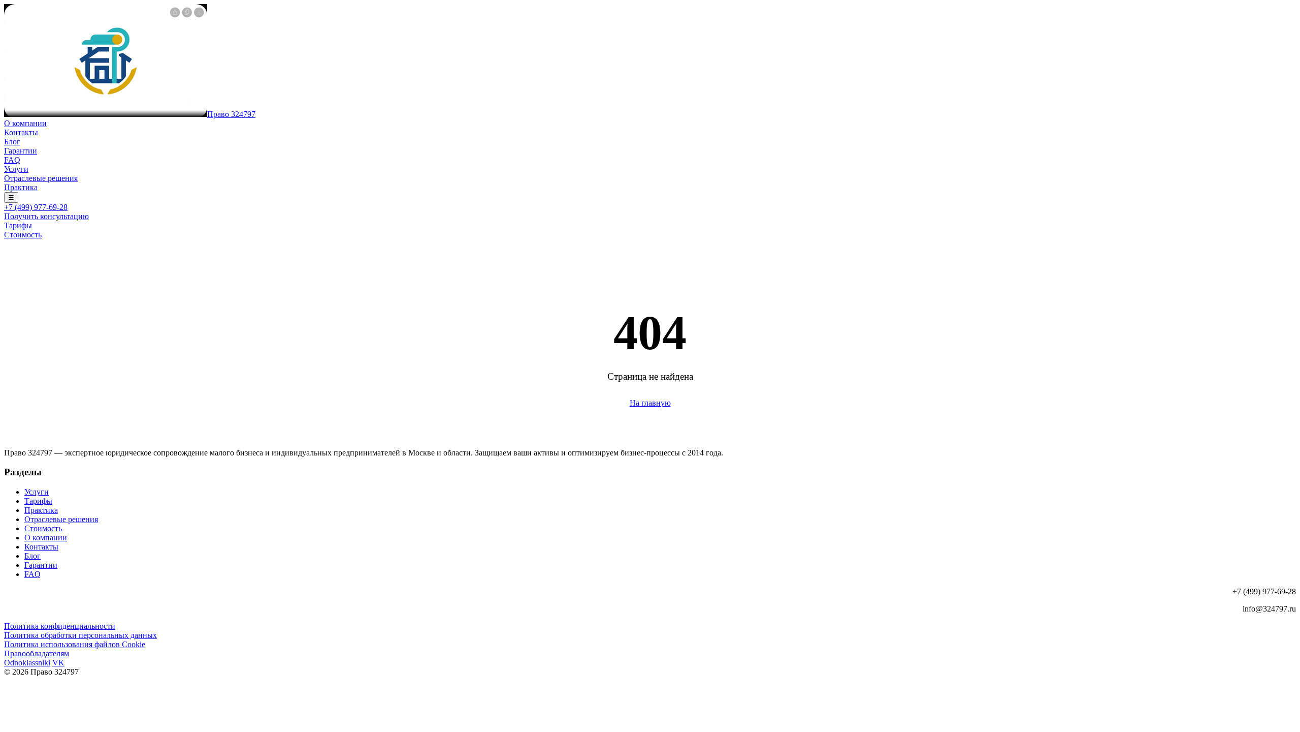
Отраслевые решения (41, 178)
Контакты (21, 132)
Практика (21, 187)
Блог (12, 141)
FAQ (12, 160)
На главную (650, 403)
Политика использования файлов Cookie (74, 644)
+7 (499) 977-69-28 (36, 207)
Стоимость (23, 234)
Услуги (16, 169)
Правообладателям (36, 653)
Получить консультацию (46, 216)
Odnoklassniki (27, 662)
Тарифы (18, 225)
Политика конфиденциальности (59, 626)
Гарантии (20, 150)
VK (58, 662)
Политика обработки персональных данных (80, 635)
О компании (25, 123)
